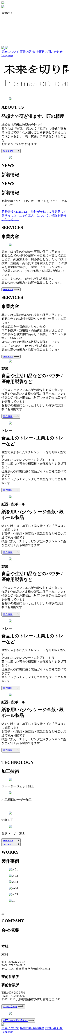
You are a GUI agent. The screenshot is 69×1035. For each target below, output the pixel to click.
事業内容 (26, 51)
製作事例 (8, 416)
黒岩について (10, 51)
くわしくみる (10, 1006)
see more (8, 151)
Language (7, 55)
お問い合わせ (54, 51)
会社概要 (38, 51)
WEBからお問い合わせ (15, 1020)
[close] (2, 914)
